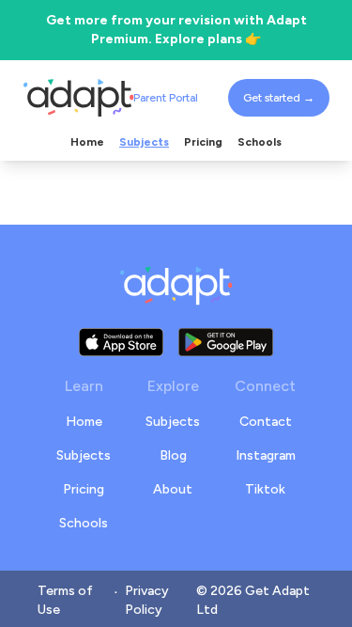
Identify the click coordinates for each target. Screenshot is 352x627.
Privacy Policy (147, 600)
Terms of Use (65, 600)
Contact (265, 422)
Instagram (266, 455)
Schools (83, 523)
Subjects (83, 455)
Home (84, 422)
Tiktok (265, 489)
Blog (173, 455)
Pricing (83, 489)
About (172, 489)
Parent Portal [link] (165, 97)
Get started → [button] (278, 97)
